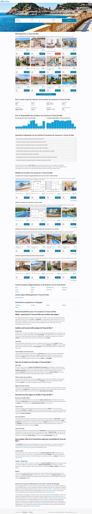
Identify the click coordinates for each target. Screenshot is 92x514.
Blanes (16, 287)
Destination (17, 19)
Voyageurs (54, 19)
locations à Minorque (41, 502)
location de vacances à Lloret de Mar (24, 454)
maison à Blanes (45, 473)
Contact (75, 512)
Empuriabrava (64, 287)
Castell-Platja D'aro (50, 287)
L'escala (16, 289)
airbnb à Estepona (53, 490)
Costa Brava (18, 305)
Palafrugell (64, 289)
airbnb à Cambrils (50, 492)
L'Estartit (32, 289)
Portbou (16, 291)
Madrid (48, 305)
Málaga (17, 307)
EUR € (30, 512)
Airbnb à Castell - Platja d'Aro (28, 463)
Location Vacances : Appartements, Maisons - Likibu (4, 1)
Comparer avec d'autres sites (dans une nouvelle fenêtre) (68, 23)
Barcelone (33, 305)
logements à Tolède (47, 499)
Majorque (64, 305)
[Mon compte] (90, 1)
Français (25, 512)
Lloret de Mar (49, 289)
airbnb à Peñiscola (35, 506)
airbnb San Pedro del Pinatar (45, 489)
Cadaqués (33, 287)
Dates (32, 19)
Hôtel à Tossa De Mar (19, 297)
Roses (32, 291)
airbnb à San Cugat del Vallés (56, 496)
